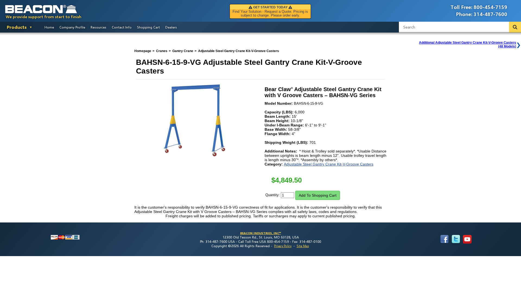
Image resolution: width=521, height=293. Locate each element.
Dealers (171, 27)
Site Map (303, 246)
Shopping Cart (148, 27)
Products (17, 27)
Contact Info (122, 27)
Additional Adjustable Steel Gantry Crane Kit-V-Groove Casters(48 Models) (467, 44)
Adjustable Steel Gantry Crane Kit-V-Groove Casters (328, 164)
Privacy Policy (282, 246)
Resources (98, 27)
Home (49, 27)
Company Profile (72, 27)
